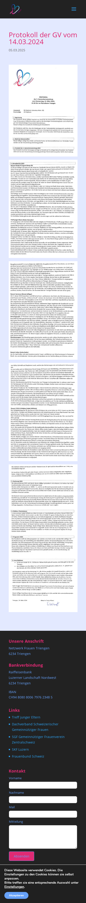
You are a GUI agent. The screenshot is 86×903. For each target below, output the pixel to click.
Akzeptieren (16, 895)
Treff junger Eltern (26, 717)
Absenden (21, 856)
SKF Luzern (20, 749)
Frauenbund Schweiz (28, 756)
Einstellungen (14, 887)
